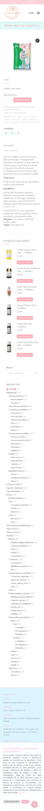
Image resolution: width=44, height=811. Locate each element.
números (14, 512)
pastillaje (24, 119)
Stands (13, 665)
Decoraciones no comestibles (19, 573)
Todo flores (12, 668)
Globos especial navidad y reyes (18, 525)
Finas (15, 624)
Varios (13, 481)
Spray (13, 430)
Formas (14, 508)
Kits (12, 570)
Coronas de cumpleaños (20, 576)
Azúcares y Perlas (18, 437)
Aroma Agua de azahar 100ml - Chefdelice (27, 288)
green (26, 116)
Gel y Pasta (15, 413)
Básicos (11, 539)
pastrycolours (33, 119)
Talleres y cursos (12, 532)
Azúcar (13, 474)
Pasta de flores (16, 461)
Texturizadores (16, 556)
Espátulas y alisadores (19, 546)
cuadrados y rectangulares (21, 604)
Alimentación (16, 107)
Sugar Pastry (15, 109)
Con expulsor (16, 563)
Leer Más (21, 793)
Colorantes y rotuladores (18, 410)
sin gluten (7, 122)
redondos (14, 614)
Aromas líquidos (17, 399)
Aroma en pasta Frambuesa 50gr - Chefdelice (29, 270)
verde (37, 122)
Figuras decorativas (18, 580)
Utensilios (10, 535)
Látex (10, 515)
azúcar (14, 116)
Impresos (14, 518)
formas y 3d (15, 607)
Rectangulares (21, 631)
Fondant (6, 109)
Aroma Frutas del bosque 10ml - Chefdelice (27, 344)
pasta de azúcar (15, 119)
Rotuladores (15, 427)
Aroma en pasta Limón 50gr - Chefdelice (26, 251)
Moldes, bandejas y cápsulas (19, 593)
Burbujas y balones (15, 498)
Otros (13, 549)
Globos (9, 495)
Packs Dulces (11, 529)
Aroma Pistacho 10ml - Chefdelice (27, 307)
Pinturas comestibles (19, 420)
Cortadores (13, 559)
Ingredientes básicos (16, 471)
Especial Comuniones (14, 488)
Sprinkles (14, 450)
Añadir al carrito (22, 100)
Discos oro (15, 658)
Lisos (13, 522)
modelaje (6, 119)
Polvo (13, 423)
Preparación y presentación (19, 617)
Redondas (19, 634)
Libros (10, 590)
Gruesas (16, 638)
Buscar (35, 373)
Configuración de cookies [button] (12, 802)
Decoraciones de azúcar (20, 440)
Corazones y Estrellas (19, 505)
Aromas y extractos (16, 396)
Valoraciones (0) (10, 150)
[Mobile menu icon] (38, 13)
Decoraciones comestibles (18, 433)
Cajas (13, 655)
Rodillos (14, 552)
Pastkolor (15, 464)
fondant (20, 116)
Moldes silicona (16, 610)
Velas (13, 587)
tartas (32, 122)
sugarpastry (15, 122)
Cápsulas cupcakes (18, 600)
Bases (13, 621)
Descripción (8, 145)
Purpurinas (15, 447)
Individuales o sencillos (19, 566)
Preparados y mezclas (19, 478)
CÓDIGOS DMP (13, 484)
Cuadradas (19, 627)
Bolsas (13, 651)
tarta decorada (24, 122)
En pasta (14, 403)
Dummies (14, 661)
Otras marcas (16, 457)
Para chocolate (17, 416)
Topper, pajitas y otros (19, 583)
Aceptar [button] (25, 802)
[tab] (22, 144)
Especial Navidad (28, 107)
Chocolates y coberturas (18, 406)
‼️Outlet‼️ (11, 389)
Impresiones (15, 444)
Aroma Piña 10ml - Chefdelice (25, 325)
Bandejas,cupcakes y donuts (21, 597)
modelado (32, 116)
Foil (9, 501)
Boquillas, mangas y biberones (22, 542)
